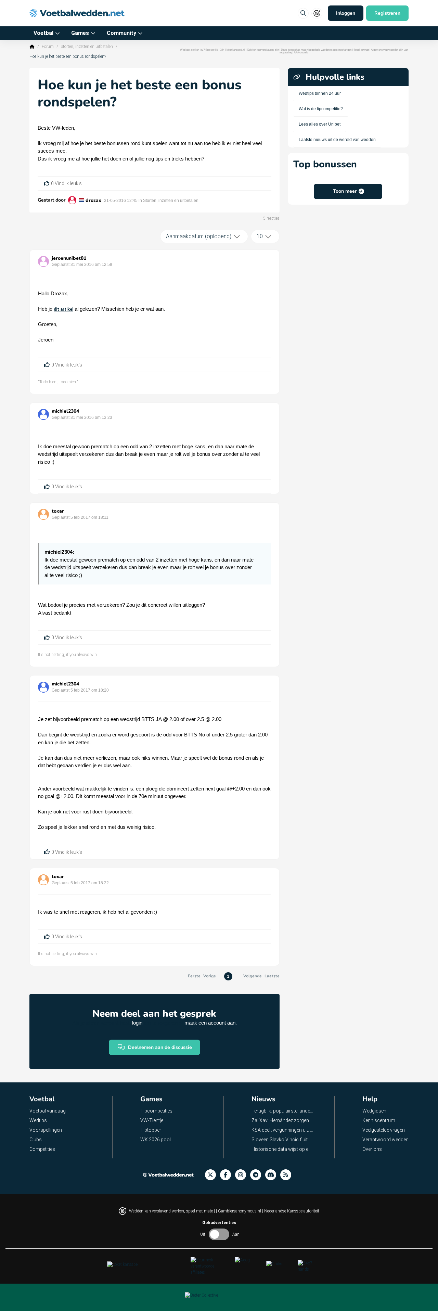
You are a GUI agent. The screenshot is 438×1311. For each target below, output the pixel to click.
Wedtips (38, 1120)
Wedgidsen (374, 1111)
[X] (212, 1175)
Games (80, 33)
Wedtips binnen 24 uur (320, 93)
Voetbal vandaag (47, 1111)
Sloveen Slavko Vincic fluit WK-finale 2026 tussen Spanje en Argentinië (283, 1139)
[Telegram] (257, 1175)
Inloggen (345, 13)
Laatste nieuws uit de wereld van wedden (337, 139)
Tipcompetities (156, 1111)
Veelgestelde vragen (383, 1130)
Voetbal (43, 33)
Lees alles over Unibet (319, 124)
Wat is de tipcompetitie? (321, 108)
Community (121, 33)
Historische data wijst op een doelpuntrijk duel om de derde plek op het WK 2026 (283, 1149)
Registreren (387, 13)
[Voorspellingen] (287, 1175)
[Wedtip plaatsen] (303, 13)
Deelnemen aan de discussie (160, 1047)
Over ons (372, 1149)
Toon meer (345, 191)
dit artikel (63, 309)
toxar (58, 511)
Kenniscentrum (378, 1120)
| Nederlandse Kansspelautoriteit (290, 1211)
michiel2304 (65, 411)
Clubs (35, 1139)
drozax (93, 200)
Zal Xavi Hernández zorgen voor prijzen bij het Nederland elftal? (283, 1120)
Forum (48, 46)
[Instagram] (242, 1175)
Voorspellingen (45, 1130)
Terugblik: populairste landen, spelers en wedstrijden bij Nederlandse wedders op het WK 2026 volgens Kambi (283, 1111)
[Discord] (272, 1175)
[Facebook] (227, 1175)
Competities (42, 1149)
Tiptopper (150, 1130)
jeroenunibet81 (69, 258)
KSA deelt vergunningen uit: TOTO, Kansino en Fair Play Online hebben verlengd (283, 1130)
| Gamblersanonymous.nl (239, 1211)
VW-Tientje (151, 1120)
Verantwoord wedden (385, 1139)
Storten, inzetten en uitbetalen (87, 46)
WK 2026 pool (155, 1139)
